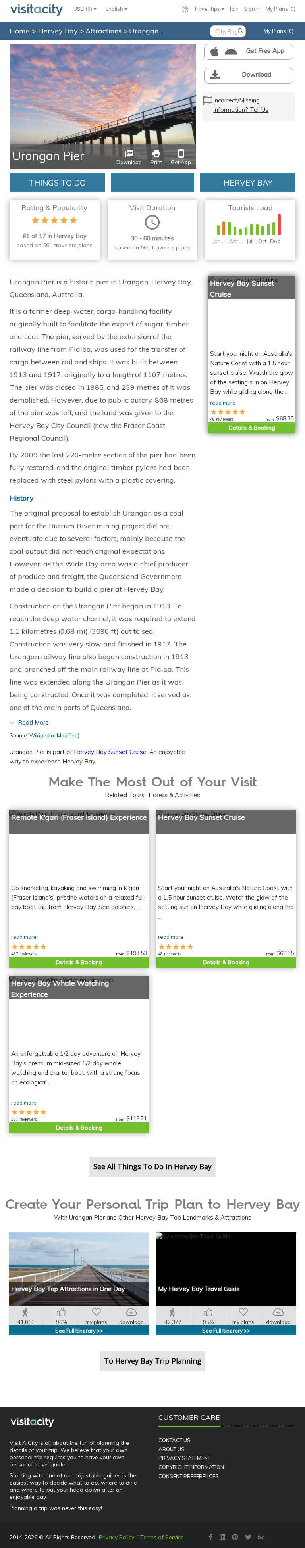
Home (20, 30)
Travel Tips (207, 9)
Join (234, 9)
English (115, 9)
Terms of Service (162, 1537)
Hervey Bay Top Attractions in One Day (68, 1289)
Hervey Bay (59, 30)
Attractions (104, 30)
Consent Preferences (188, 1476)
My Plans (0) (280, 9)
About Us (171, 1449)
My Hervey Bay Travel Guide (199, 1289)
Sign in (252, 9)
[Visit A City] (32, 1422)
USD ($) (83, 9)
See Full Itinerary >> (79, 1330)
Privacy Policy (116, 1537)
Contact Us (174, 1440)
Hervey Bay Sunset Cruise (110, 752)
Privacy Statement (184, 1458)
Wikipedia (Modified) (54, 735)
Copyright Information (191, 1467)
